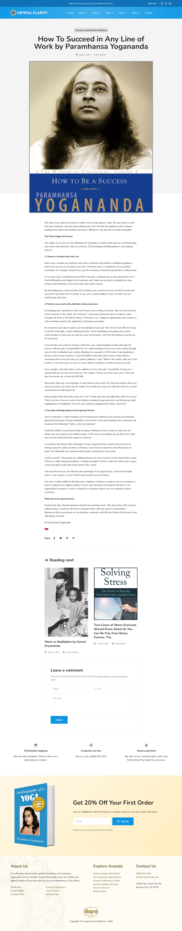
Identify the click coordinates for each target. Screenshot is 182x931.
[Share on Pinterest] (67, 538)
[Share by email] (73, 538)
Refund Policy (52, 894)
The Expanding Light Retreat (107, 877)
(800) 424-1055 (143, 873)
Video (108, 12)
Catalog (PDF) (17, 894)
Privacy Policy (103, 676)
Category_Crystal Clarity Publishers (91, 30)
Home (71, 12)
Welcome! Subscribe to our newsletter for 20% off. (91, 3)
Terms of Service (120, 676)
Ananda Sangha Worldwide (106, 873)
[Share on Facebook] (54, 538)
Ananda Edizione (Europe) (105, 884)
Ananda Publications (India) (106, 880)
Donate (148, 12)
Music (95, 12)
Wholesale (16, 887)
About (135, 12)
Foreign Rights (17, 890)
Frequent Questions (55, 887)
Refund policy (99, 891)
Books (82, 12)
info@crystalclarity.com (147, 877)
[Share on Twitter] (60, 538)
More (121, 12)
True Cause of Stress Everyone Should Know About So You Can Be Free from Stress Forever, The (115, 631)
